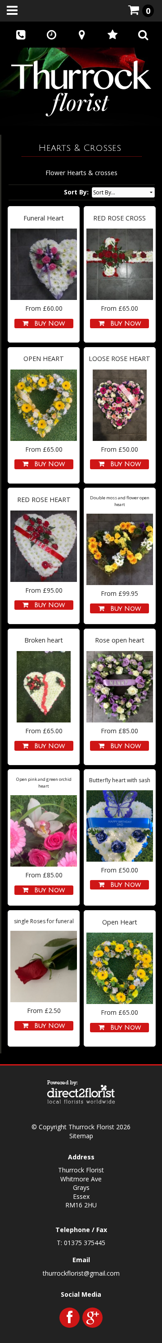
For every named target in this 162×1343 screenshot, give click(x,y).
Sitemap (81, 1136)
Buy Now (47, 323)
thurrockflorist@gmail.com (81, 1273)
